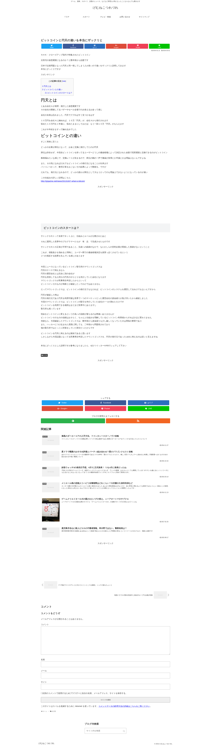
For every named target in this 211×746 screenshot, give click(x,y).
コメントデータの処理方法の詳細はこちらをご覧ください (124, 706)
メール (44, 671)
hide (64, 81)
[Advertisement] (105, 30)
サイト (44, 682)
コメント (45, 624)
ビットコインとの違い (52, 89)
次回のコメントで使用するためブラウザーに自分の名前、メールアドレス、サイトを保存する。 (84, 693)
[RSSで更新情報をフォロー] (138, 420)
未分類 (45, 355)
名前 (43, 659)
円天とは (46, 86)
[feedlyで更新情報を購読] (73, 420)
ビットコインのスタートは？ (58, 93)
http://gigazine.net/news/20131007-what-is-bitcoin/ (63, 181)
